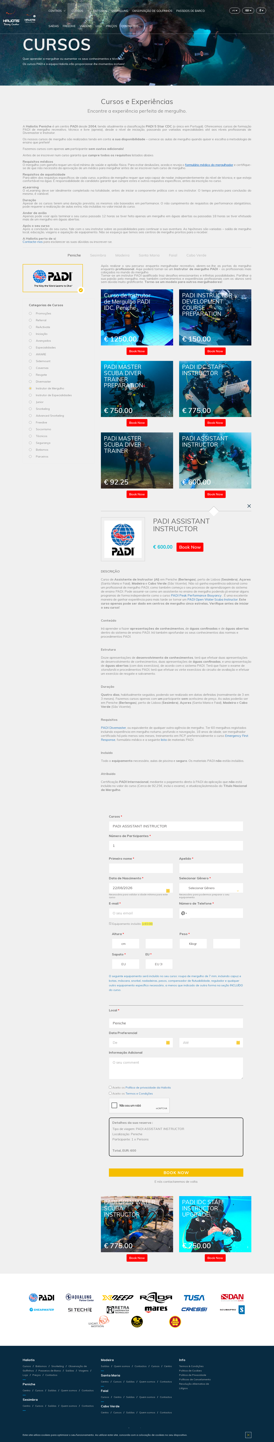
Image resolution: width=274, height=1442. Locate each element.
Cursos (77, 11)
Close (248, 1435)
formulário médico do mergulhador (209, 165)
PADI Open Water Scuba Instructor (212, 599)
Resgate (41, 375)
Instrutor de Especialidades (54, 395)
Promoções (43, 313)
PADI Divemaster (113, 728)
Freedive (69, 26)
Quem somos (69, 1390)
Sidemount (43, 361)
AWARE (41, 354)
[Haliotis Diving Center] (12, 16)
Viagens (86, 26)
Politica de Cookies (190, 1370)
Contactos (130, 26)
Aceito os (141, 1087)
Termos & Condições (191, 1366)
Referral (41, 320)
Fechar (249, 506)
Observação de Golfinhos (152, 11)
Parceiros (42, 456)
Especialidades (46, 347)
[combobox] (211, 888)
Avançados (43, 340)
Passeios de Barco (190, 11)
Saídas (54, 26)
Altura (118, 933)
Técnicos (41, 436)
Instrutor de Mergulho (50, 388)
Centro (27, 1390)
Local (114, 1010)
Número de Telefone (196, 903)
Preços (111, 26)
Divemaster (43, 381)
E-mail (115, 903)
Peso (185, 933)
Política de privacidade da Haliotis (148, 1087)
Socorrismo (43, 429)
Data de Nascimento (126, 878)
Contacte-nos (33, 242)
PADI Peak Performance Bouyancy (196, 595)
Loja (99, 26)
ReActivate (43, 327)
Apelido (186, 858)
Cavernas (42, 368)
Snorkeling (119, 11)
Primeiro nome (121, 858)
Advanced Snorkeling (50, 415)
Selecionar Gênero (195, 878)
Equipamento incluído (132, 923)
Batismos (100, 11)
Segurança (43, 443)
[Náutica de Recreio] (30, 16)
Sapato (119, 954)
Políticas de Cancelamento (195, 1379)
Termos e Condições (139, 1093)
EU (148, 954)
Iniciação (42, 334)
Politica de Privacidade (192, 1374)
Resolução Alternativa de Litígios (194, 1386)
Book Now (137, 351)
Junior (40, 402)
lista (164, 740)
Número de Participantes (130, 835)
